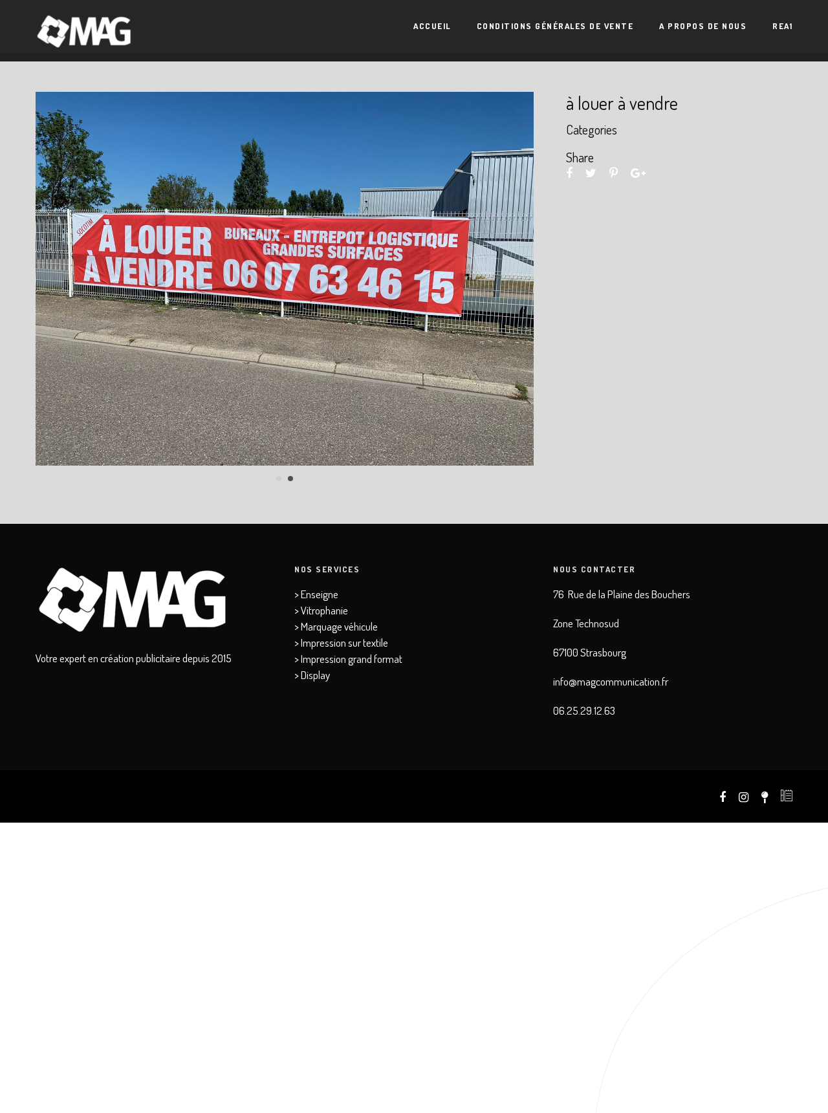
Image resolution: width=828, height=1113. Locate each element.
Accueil (432, 26)
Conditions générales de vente (555, 26)
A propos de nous (702, 26)
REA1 (782, 26)
